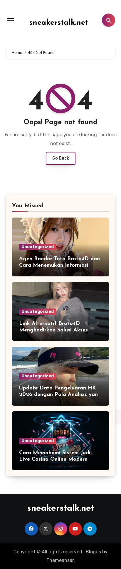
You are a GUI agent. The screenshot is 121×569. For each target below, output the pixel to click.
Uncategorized (37, 246)
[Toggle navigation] (10, 20)
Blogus (93, 552)
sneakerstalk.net (58, 23)
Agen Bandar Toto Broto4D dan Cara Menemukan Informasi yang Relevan (59, 265)
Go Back (60, 158)
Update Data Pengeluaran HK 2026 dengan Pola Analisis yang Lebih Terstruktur (60, 395)
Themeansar (60, 560)
